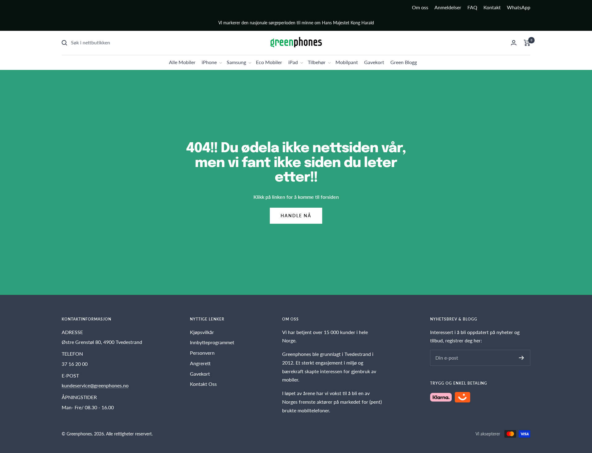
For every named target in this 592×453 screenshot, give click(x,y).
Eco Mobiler (269, 62)
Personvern (202, 353)
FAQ (472, 7)
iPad (293, 62)
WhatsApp (518, 7)
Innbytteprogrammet (212, 342)
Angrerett (200, 363)
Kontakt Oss (203, 384)
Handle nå (296, 215)
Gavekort (374, 62)
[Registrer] (521, 358)
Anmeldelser (447, 7)
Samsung (236, 62)
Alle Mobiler (182, 62)
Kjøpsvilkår (202, 332)
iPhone (209, 62)
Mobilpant (346, 62)
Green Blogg (403, 62)
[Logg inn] (513, 42)
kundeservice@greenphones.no (95, 385)
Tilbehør (317, 62)
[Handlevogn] (527, 43)
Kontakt (492, 7)
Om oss (420, 7)
